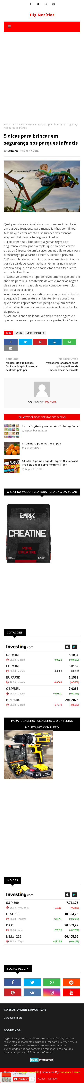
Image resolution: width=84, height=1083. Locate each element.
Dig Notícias (42, 14)
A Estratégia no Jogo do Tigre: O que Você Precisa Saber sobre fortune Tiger (50, 463)
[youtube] (71, 992)
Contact (52, 1078)
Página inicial (11, 124)
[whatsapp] (52, 982)
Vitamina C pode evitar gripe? (41, 443)
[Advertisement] (42, 73)
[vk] (32, 992)
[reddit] (71, 982)
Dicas (19, 332)
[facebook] (31, 4)
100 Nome (12, 151)
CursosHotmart (13, 1017)
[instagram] (46, 4)
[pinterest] (53, 4)
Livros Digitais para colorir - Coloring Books (51, 426)
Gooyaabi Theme (69, 1072)
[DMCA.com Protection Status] (42, 1061)
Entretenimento (29, 124)
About (41, 1078)
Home (31, 1078)
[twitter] (38, 4)
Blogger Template (28, 1072)
